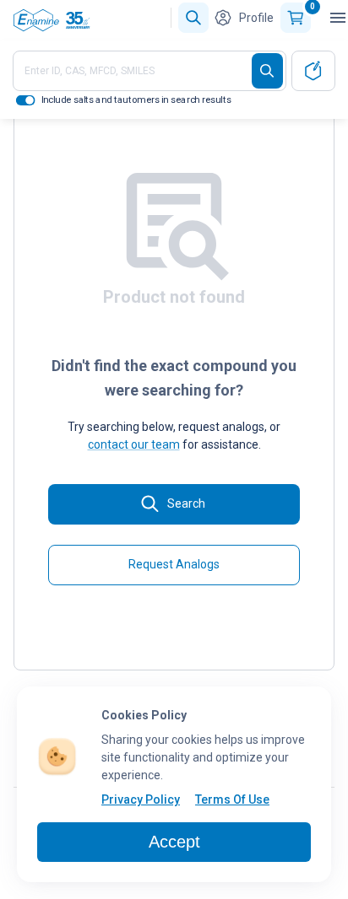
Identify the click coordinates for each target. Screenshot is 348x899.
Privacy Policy (140, 799)
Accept (174, 841)
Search (186, 503)
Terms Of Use (232, 799)
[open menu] (338, 17)
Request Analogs (174, 564)
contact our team (134, 444)
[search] (267, 71)
